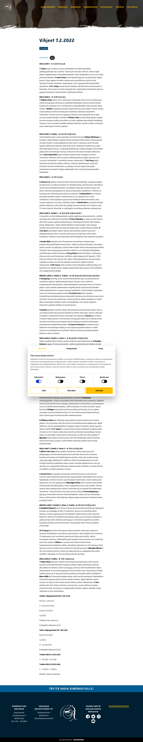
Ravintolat (76, 7)
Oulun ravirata (48, 7)
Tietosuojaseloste (119, 706)
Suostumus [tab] (42, 348)
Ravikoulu (63, 7)
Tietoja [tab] (100, 348)
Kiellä (44, 390)
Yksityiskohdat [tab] (71, 348)
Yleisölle (120, 7)
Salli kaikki (99, 390)
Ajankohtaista (90, 7)
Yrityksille (132, 7)
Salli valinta (71, 390)
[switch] (60, 381)
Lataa (52, 58)
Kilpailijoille (106, 7)
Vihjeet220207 (44, 58)
